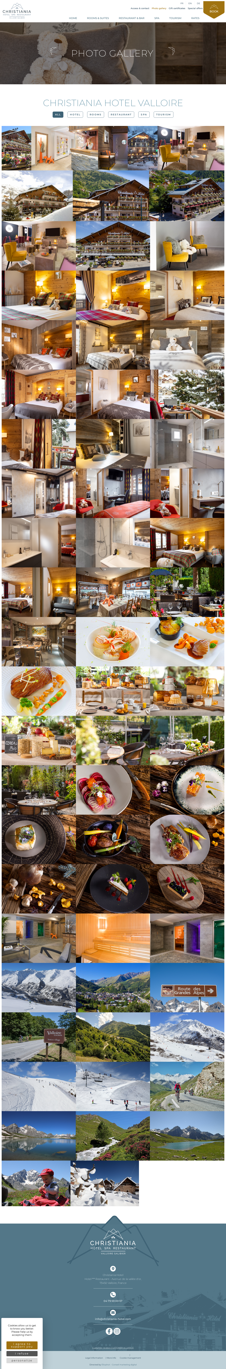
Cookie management (130, 1358)
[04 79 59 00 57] (113, 1294)
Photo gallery (159, 8)
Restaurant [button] (121, 114)
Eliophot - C (119, 1364)
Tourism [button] (163, 114)
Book (214, 11)
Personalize (22, 1360)
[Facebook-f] (109, 1331)
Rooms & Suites (98, 18)
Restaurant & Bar (131, 18)
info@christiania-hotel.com (113, 1319)
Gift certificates (177, 8)
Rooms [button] (96, 114)
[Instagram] (116, 1331)
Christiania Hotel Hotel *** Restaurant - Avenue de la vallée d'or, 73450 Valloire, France (113, 1279)
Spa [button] (144, 114)
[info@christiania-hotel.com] (113, 1312)
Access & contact (140, 8)
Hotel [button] (75, 114)
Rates (195, 18)
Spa (156, 18)
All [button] (58, 114)
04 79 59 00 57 (113, 1301)
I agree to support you (22, 1345)
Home (73, 18)
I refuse (22, 1353)
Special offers (195, 8)
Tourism (175, 18)
